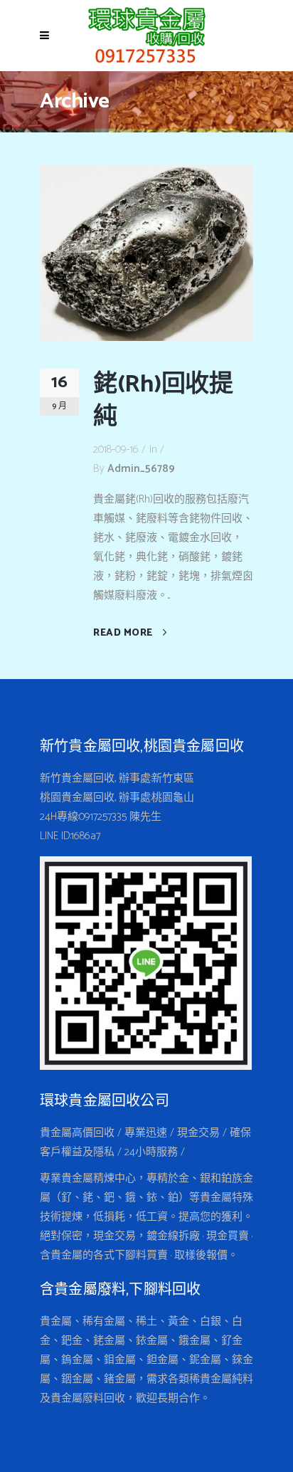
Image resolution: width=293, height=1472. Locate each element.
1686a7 (85, 836)
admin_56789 (141, 469)
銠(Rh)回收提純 (163, 401)
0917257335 (103, 817)
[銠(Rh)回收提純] (146, 252)
